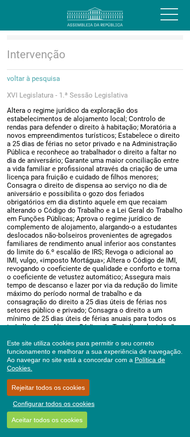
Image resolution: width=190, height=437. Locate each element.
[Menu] (169, 14)
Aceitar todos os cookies (47, 420)
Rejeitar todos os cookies (48, 387)
